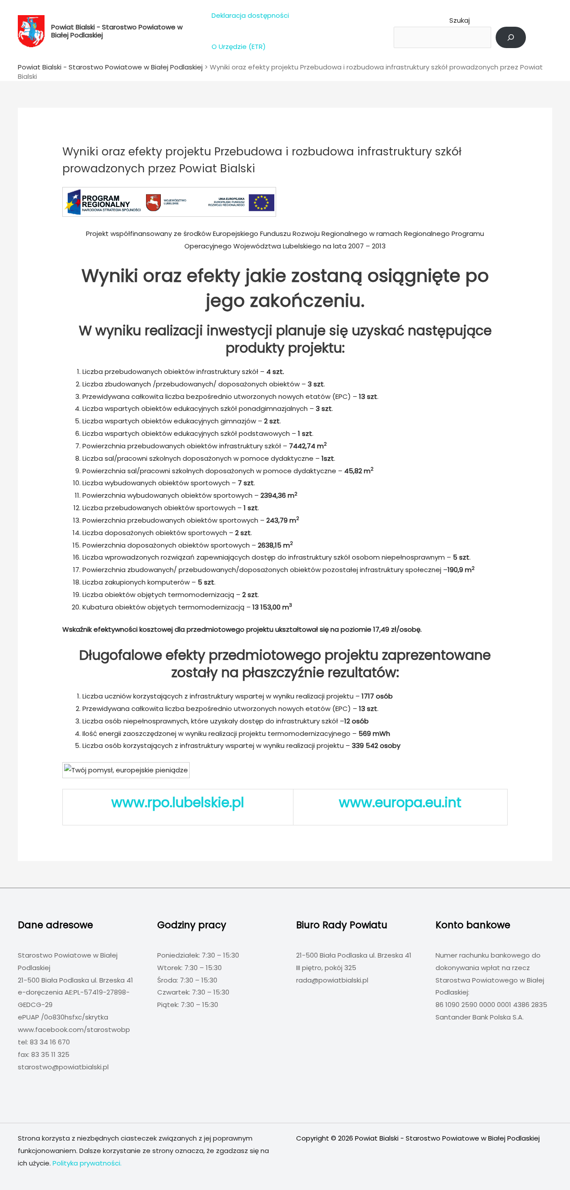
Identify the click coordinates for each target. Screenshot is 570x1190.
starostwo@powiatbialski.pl (63, 1067)
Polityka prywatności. (87, 1163)
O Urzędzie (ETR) (239, 46)
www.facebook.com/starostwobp (74, 1029)
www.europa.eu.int (400, 802)
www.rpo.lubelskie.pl (177, 802)
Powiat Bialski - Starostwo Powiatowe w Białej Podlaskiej (117, 31)
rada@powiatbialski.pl (332, 980)
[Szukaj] (511, 37)
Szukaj (459, 20)
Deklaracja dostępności (250, 15)
